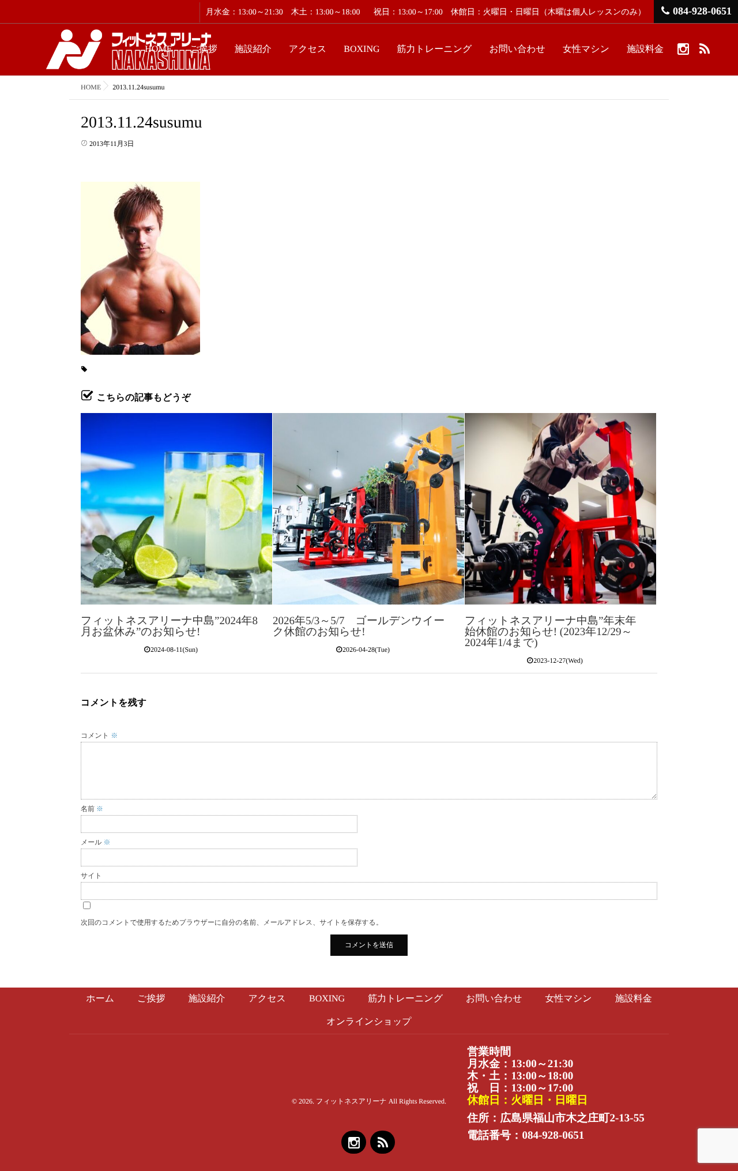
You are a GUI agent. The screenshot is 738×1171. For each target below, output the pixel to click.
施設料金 (645, 49)
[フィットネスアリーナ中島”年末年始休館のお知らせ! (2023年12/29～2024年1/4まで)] (560, 509)
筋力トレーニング (434, 49)
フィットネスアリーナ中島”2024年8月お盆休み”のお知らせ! (169, 626)
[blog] (704, 48)
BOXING (361, 49)
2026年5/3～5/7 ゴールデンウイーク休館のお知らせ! (359, 626)
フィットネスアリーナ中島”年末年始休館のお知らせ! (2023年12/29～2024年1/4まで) (550, 632)
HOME (158, 49)
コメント (99, 735)
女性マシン (586, 49)
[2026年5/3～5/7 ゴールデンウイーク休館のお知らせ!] (368, 509)
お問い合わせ (517, 49)
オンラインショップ (368, 1022)
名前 (92, 809)
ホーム (100, 999)
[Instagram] (682, 48)
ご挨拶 (203, 49)
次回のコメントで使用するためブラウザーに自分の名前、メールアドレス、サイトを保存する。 (232, 922)
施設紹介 (253, 49)
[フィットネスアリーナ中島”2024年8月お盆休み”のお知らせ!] (176, 509)
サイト (91, 876)
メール (96, 842)
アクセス (308, 49)
